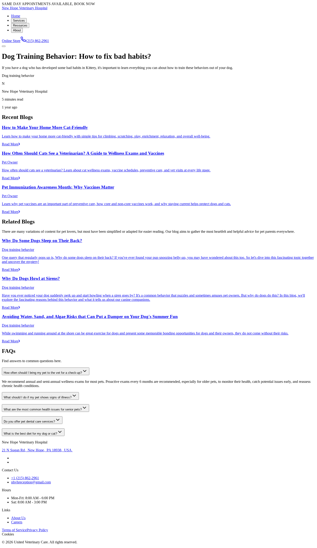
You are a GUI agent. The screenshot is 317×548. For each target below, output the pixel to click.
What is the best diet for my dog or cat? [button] (30, 433)
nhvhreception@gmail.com (31, 482)
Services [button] (19, 20)
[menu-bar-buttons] (4, 46)
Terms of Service (14, 530)
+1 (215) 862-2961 (25, 478)
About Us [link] (18, 518)
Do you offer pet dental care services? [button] (29, 421)
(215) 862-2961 (37, 41)
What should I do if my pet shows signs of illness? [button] (37, 397)
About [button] (17, 30)
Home (15, 16)
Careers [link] (16, 522)
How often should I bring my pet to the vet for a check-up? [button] (43, 372)
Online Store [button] (11, 41)
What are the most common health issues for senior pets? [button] (43, 409)
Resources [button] (20, 25)
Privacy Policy (37, 530)
